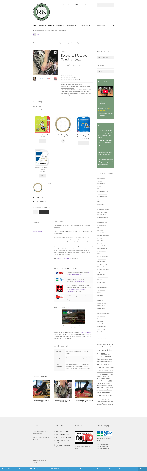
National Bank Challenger (77, 298)
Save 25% (83, 93)
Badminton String (102, 196)
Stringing (41, 25)
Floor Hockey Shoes (102, 222)
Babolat (104, 344)
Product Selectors (71, 25)
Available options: (37, 113)
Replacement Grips (102, 272)
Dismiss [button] (143, 468)
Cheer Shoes (101, 204)
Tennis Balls (101, 300)
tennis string (110, 401)
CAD (34, 34)
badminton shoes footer (106, 359)
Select (42, 141)
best (106, 364)
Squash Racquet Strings (104, 285)
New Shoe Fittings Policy (62, 434)
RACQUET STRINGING (43, 43)
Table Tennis (101, 295)
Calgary (100, 201)
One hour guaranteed (102, 444)
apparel (98, 344)
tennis (103, 392)
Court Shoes (101, 207)
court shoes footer (108, 367)
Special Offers (84, 25)
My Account (70, 5)
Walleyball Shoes (102, 326)
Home (64, 5)
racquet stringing (101, 378)
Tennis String (101, 308)
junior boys (100, 370)
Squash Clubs (101, 282)
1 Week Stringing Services (82, 89)
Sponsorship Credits (103, 277)
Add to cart (44, 212)
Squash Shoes (101, 290)
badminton (109, 344)
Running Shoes (101, 274)
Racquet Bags (101, 261)
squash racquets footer (102, 385)
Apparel (100, 181)
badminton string (101, 361)
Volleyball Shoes (102, 324)
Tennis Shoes (101, 305)
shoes (110, 381)
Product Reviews (102, 259)
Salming (106, 380)
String (99, 292)
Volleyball (100, 321)
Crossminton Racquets (103, 209)
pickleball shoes (102, 374)
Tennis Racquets (102, 303)
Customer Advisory (102, 212)
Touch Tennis (101, 311)
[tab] (42, 130)
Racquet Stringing (102, 264)
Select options (84, 143)
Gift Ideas (100, 230)
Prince (104, 376)
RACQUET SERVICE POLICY (65, 258)
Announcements (102, 178)
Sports (50, 25)
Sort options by (37, 106)
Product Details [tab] (37, 227)
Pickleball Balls (102, 246)
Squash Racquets (102, 287)
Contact (90, 5)
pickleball (105, 370)
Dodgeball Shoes (102, 214)
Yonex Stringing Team (79, 281)
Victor (99, 318)
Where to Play (101, 329)
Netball (100, 243)
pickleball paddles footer (107, 372)
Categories (59, 25)
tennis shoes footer (102, 401)
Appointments (101, 183)
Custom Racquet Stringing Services (57, 43)
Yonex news (110, 404)
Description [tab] (36, 222)
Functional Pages (102, 227)
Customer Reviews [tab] (37, 231)
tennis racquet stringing (107, 398)
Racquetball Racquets (103, 269)
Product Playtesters (103, 256)
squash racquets (106, 383)
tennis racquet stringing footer (103, 399)
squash (99, 383)
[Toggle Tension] (38, 197)
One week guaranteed (103, 448)
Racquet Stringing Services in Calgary (82, 91)
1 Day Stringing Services (69, 89)
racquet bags (108, 376)
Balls (99, 199)
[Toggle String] (37, 101)
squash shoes (108, 390)
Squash (100, 279)
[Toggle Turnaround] (39, 201)
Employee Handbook (103, 217)
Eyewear (100, 220)
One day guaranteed (102, 446)
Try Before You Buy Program (104, 313)
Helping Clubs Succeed (103, 235)
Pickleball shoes (102, 251)
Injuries (100, 238)
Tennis (99, 298)
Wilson (100, 404)
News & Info (83, 5)
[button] (55, 52)
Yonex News (101, 331)
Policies (77, 5)
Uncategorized (101, 316)
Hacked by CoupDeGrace (62, 431)
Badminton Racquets (103, 191)
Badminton (101, 188)
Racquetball (101, 266)
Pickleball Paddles (102, 248)
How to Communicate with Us (64, 437)
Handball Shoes (102, 233)
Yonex (104, 404)
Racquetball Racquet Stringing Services (70, 93)
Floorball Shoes (102, 225)
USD (38, 34)
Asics (99, 186)
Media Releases (102, 240)
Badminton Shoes (102, 194)
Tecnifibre (99, 392)
